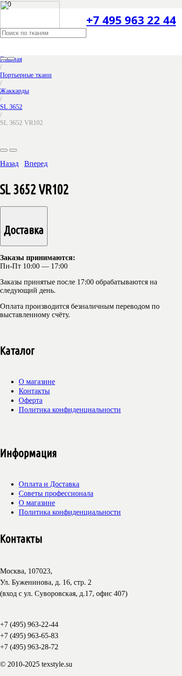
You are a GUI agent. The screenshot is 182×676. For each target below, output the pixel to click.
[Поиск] (3, 58)
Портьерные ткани (26, 75)
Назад (9, 163)
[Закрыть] (11, 58)
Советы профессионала (56, 493)
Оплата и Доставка (49, 484)
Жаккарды (14, 90)
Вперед (36, 163)
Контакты (34, 391)
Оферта (30, 400)
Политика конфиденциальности (70, 410)
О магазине (37, 381)
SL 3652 (11, 106)
